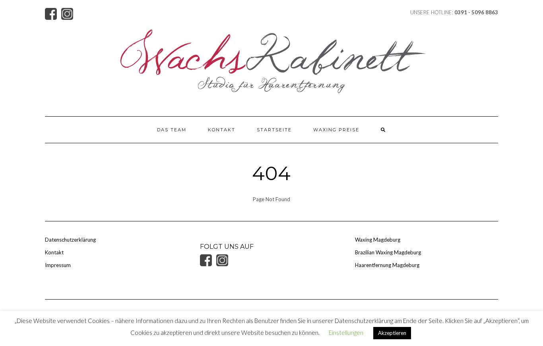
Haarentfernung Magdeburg (387, 265)
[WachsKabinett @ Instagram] (68, 13)
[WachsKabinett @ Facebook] (53, 13)
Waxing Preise (336, 130)
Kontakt (221, 130)
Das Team (171, 130)
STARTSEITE (274, 130)
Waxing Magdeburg (377, 239)
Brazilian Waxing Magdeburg (388, 252)
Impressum (58, 265)
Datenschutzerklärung (70, 239)
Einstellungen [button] (346, 332)
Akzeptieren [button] (392, 333)
